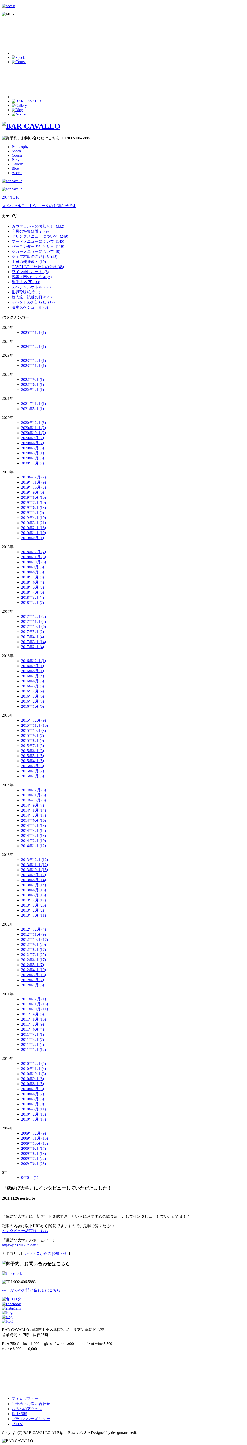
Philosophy (20, 147)
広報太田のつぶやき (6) (32, 277)
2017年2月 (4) (32, 647)
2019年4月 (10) (33, 518)
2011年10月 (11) (34, 1009)
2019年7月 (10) (33, 502)
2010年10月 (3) (33, 1074)
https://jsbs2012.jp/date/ (20, 1245)
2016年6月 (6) (32, 681)
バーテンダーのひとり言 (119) (38, 246)
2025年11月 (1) (33, 332)
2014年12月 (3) (33, 790)
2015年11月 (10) (34, 725)
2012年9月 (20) (33, 944)
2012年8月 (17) (33, 950)
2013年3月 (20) (33, 905)
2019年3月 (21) (33, 523)
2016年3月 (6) (32, 696)
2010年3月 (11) (33, 1109)
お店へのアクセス (27, 1409)
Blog (15, 168)
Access (17, 173)
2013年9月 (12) (33, 875)
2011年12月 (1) (33, 999)
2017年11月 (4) (33, 621)
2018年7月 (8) (32, 577)
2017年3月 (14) (33, 642)
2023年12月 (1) (33, 360)
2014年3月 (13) (33, 835)
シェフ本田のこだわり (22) (34, 257)
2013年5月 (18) (33, 895)
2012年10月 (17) (34, 939)
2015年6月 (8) (32, 751)
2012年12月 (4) (33, 929)
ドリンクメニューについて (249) (40, 236)
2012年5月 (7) (32, 965)
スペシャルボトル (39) (31, 287)
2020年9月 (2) (32, 438)
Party (16, 160)
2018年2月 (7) (32, 602)
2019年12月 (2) (33, 477)
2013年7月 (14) (33, 885)
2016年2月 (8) (32, 701)
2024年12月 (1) (33, 346)
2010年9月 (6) (32, 1079)
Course (17, 155)
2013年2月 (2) (32, 910)
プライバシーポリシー (31, 1419)
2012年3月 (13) (33, 975)
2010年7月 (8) (32, 1089)
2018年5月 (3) (32, 587)
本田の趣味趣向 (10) (29, 262)
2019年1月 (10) (33, 533)
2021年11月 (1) (33, 404)
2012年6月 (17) (33, 960)
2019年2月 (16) (33, 528)
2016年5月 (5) (32, 686)
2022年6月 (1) (32, 385)
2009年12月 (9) (33, 1133)
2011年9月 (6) (32, 1014)
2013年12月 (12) (34, 860)
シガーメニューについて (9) (36, 251)
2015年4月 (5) (32, 761)
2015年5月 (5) (32, 756)
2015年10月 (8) (33, 730)
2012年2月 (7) (32, 980)
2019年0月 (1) (32, 538)
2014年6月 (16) (33, 820)
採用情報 (19, 1414)
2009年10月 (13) (34, 1143)
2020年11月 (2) (33, 428)
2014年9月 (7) (32, 805)
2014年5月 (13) (33, 825)
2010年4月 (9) (32, 1104)
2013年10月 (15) (34, 870)
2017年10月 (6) (33, 627)
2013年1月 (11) (33, 915)
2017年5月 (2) (32, 632)
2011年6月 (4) (32, 1029)
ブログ (17, 1424)
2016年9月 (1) (32, 666)
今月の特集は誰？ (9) (30, 231)
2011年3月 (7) (32, 1039)
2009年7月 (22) (33, 1158)
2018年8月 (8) (32, 572)
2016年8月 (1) (32, 671)
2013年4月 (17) (33, 900)
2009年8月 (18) (33, 1153)
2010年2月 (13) (33, 1114)
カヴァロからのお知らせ (46, 1253)
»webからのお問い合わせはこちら (31, 1290)
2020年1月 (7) (32, 463)
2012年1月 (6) (32, 985)
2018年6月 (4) (32, 582)
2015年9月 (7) (32, 735)
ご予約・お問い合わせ (31, 1404)
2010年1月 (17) (33, 1119)
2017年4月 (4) (32, 637)
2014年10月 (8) (33, 800)
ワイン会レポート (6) (30, 272)
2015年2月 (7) (32, 771)
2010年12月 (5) (33, 1064)
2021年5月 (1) (32, 409)
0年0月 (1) (29, 1178)
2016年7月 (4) (32, 676)
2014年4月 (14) (33, 830)
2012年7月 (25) (33, 955)
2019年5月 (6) (32, 513)
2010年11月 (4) (33, 1069)
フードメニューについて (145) (38, 241)
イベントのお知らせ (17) (33, 302)
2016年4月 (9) (32, 691)
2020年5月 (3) (32, 448)
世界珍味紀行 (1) (26, 292)
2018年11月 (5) (33, 557)
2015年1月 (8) (32, 776)
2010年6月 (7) (32, 1094)
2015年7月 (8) (32, 746)
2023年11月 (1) (33, 365)
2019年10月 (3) (33, 487)
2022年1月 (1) (32, 390)
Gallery (17, 164)
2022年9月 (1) (32, 379)
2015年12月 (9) (33, 720)
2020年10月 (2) (33, 433)
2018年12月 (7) (33, 552)
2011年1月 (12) (33, 1050)
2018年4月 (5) (32, 592)
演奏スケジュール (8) (30, 307)
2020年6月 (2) (32, 443)
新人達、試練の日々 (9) (32, 297)
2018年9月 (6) (32, 567)
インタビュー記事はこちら (25, 1231)
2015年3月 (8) (32, 766)
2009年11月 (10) (34, 1138)
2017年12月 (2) (33, 616)
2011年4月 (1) (32, 1034)
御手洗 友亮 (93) (26, 282)
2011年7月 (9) (32, 1024)
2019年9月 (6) (32, 492)
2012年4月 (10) (33, 970)
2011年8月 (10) (33, 1019)
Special (17, 151)
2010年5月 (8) (32, 1099)
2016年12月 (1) (33, 661)
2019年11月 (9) (33, 482)
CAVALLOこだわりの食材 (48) (38, 267)
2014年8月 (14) (33, 810)
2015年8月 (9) (32, 741)
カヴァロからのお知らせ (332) (38, 226)
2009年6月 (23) (33, 1164)
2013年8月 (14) (33, 880)
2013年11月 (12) (34, 865)
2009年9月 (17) (33, 1148)
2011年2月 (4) (32, 1044)
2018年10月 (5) (33, 562)
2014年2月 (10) (33, 841)
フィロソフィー (25, 1399)
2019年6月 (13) (33, 507)
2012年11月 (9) (33, 934)
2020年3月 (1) (32, 453)
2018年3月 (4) (32, 597)
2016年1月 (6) (32, 706)
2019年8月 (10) (33, 497)
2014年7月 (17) (33, 815)
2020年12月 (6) (33, 423)
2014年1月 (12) (33, 846)
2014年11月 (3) (33, 795)
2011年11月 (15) (34, 1004)
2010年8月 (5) (32, 1084)
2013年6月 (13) (33, 890)
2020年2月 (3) (32, 458)
